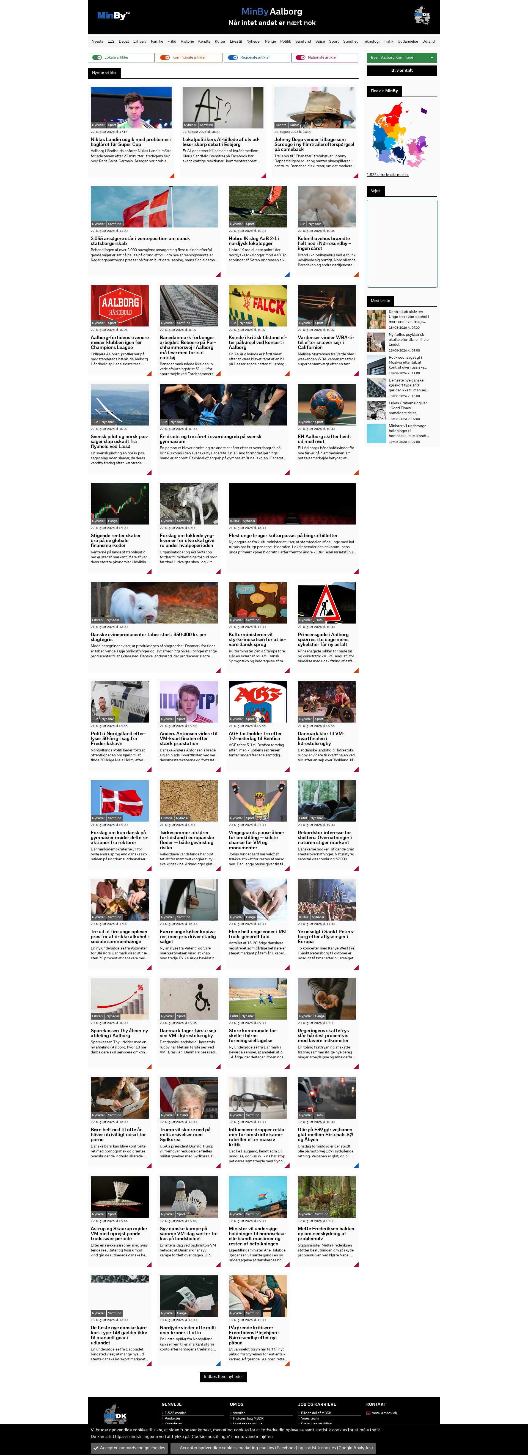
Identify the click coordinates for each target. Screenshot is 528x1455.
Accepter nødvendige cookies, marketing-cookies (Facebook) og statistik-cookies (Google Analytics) (276, 1448)
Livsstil (236, 42)
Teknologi (371, 42)
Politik (285, 42)
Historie (187, 42)
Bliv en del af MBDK (316, 1413)
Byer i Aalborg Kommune (392, 58)
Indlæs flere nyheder (223, 1377)
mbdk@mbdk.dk (384, 1413)
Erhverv (140, 42)
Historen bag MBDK (248, 1418)
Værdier (239, 1413)
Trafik (388, 42)
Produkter (172, 1418)
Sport (334, 42)
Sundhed (351, 42)
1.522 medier (175, 1413)
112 (111, 42)
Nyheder (253, 42)
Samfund (303, 42)
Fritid (171, 42)
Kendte (204, 42)
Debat (124, 42)
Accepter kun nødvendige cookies (132, 1448)
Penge (270, 42)
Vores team (310, 1418)
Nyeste (97, 42)
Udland (428, 42)
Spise (320, 42)
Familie (157, 42)
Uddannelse (408, 42)
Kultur (220, 42)
